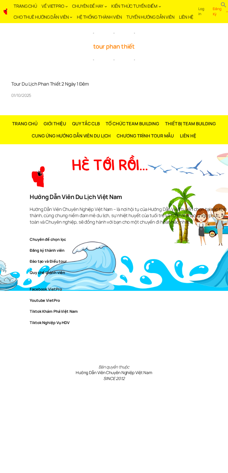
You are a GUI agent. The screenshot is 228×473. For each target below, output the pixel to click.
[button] (224, 5)
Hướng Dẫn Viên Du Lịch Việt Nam (76, 197)
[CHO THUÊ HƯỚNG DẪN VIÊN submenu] (71, 17)
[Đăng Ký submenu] (227, 12)
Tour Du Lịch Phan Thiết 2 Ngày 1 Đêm (49, 84)
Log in (201, 11)
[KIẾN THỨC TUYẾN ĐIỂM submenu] (160, 6)
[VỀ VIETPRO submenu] (66, 6)
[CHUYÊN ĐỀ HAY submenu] (105, 6)
